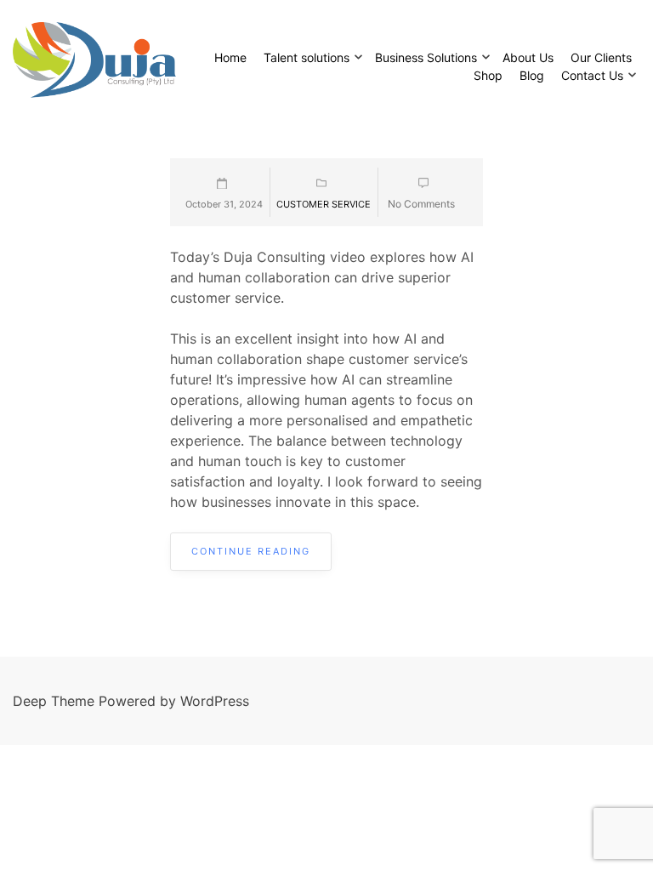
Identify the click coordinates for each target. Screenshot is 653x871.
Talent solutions (306, 57)
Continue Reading (250, 551)
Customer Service (323, 204)
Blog (532, 75)
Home (230, 57)
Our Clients (601, 57)
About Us (528, 57)
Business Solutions (426, 57)
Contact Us (592, 75)
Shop (488, 75)
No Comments (421, 203)
